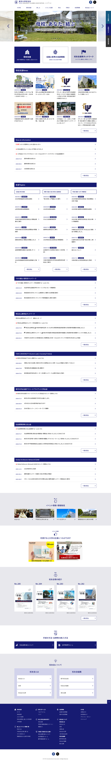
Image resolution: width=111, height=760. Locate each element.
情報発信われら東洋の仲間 (23, 736)
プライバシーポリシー (86, 716)
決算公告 (61, 729)
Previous (9, 26)
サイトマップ (84, 719)
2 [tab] (53, 38)
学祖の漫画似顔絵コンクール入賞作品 (46, 724)
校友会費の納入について (26, 645)
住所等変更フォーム (67, 645)
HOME (19, 8)
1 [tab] (51, 38)
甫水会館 (63, 693)
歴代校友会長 (65, 679)
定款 (19, 686)
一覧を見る (85, 131)
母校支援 (19, 714)
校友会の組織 (64, 686)
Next (102, 26)
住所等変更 (108, 41)
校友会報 (40, 721)
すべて (18, 711)
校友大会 (19, 729)
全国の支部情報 (63, 711)
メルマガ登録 (108, 17)
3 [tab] (55, 38)
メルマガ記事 (20, 716)
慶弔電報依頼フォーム (43, 738)
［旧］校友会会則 (63, 733)
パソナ (39, 714)
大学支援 (19, 721)
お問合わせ (83, 711)
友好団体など (84, 714)
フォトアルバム (41, 711)
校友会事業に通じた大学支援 (24, 719)
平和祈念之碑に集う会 (22, 731)
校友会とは (21, 679)
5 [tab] (59, 38)
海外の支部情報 (63, 714)
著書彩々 (40, 726)
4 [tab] (57, 38)
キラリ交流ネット (21, 733)
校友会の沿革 (22, 693)
